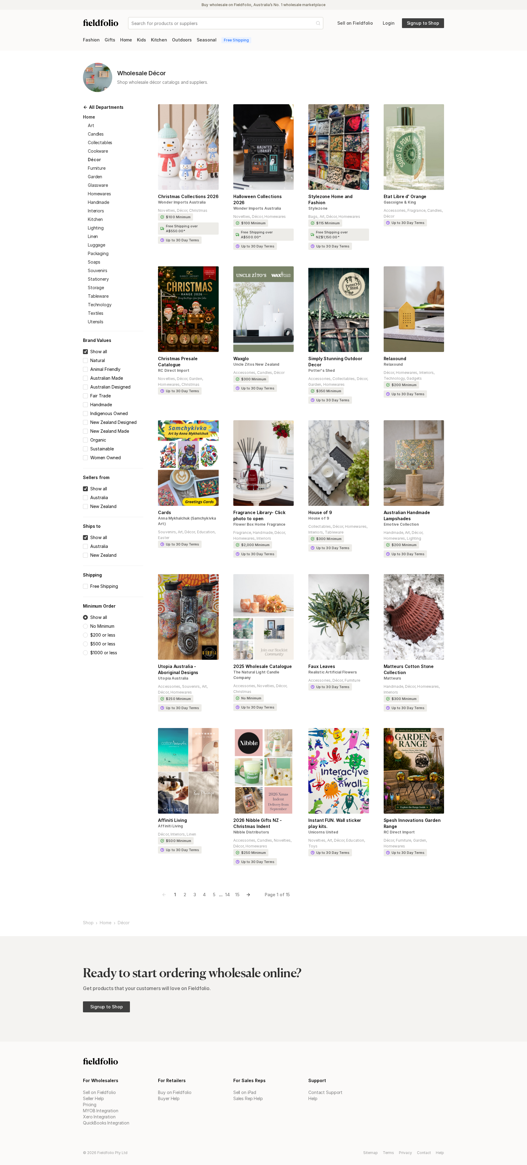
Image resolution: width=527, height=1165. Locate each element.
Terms (388, 1152)
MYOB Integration (100, 1110)
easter (163, 537)
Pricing (89, 1104)
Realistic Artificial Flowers (332, 672)
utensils (95, 321)
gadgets (414, 378)
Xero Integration (99, 1116)
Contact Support (325, 1092)
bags (312, 216)
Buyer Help (169, 1098)
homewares (99, 193)
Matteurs (392, 678)
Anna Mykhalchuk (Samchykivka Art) (187, 521)
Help (312, 1098)
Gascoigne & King (400, 202)
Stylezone (317, 208)
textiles (95, 313)
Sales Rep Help (248, 1098)
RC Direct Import (173, 370)
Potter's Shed (321, 370)
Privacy (405, 1152)
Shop (88, 922)
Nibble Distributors (251, 832)
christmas (198, 210)
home (89, 116)
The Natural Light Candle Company (256, 675)
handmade (98, 202)
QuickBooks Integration (106, 1122)
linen (93, 236)
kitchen (95, 219)
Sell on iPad (244, 1092)
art (91, 125)
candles (96, 134)
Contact (424, 1152)
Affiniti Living (170, 826)
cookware (98, 151)
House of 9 (318, 518)
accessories (395, 210)
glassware (98, 185)
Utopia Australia (173, 678)
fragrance (416, 210)
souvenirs (97, 270)
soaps (94, 262)
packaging (98, 253)
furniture (97, 168)
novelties (166, 210)
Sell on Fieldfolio (99, 1092)
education (206, 532)
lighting (96, 227)
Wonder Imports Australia (182, 202)
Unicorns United (323, 832)
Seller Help (93, 1098)
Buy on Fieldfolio (175, 1092)
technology (100, 304)
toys (312, 846)
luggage (96, 244)
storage (96, 287)
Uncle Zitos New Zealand (256, 364)
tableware (98, 296)
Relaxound (393, 364)
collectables (100, 142)
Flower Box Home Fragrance (259, 524)
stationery (98, 279)
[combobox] (132, 23)
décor (94, 159)
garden (95, 176)
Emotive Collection (401, 524)
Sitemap (370, 1152)
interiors (96, 210)
